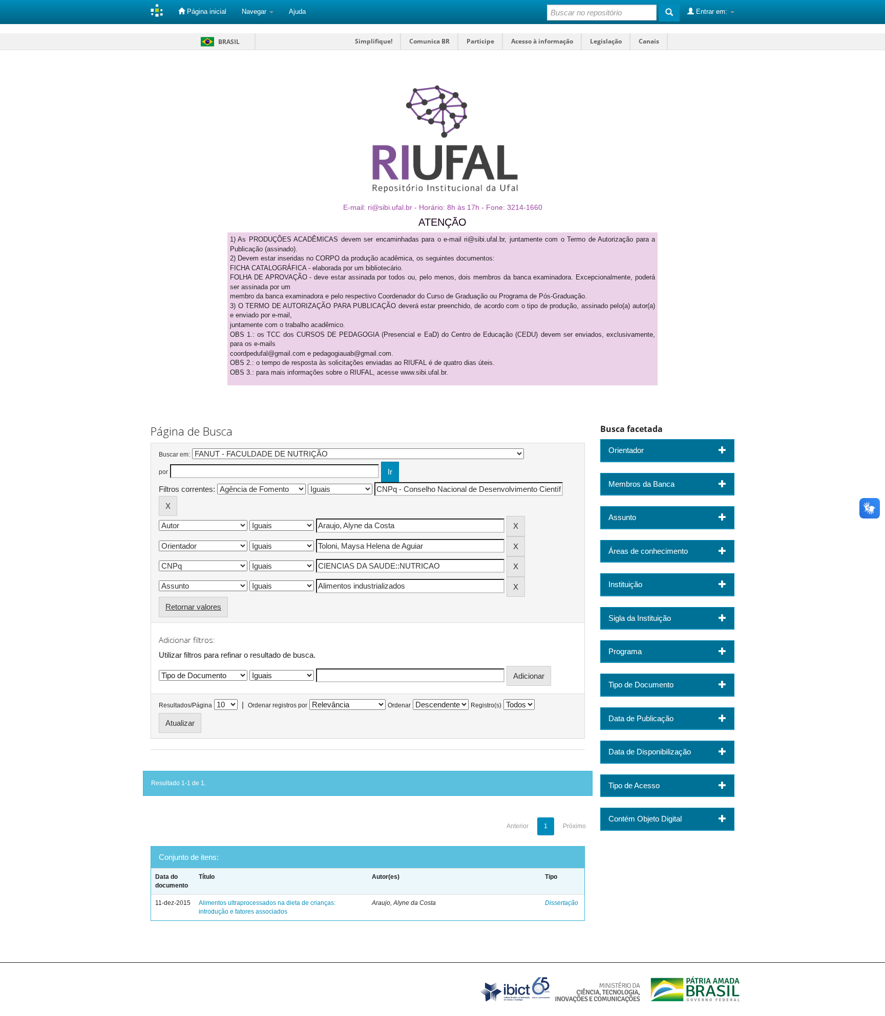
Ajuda (297, 11)
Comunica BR (429, 41)
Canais (649, 41)
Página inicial (205, 11)
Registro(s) (486, 705)
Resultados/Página (185, 705)
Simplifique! (373, 41)
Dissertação (561, 902)
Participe (480, 41)
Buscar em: (174, 454)
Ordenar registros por (277, 705)
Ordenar (399, 705)
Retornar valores (193, 606)
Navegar (255, 11)
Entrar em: (711, 11)
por (163, 471)
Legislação (606, 41)
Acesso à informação (542, 41)
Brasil (218, 41)
